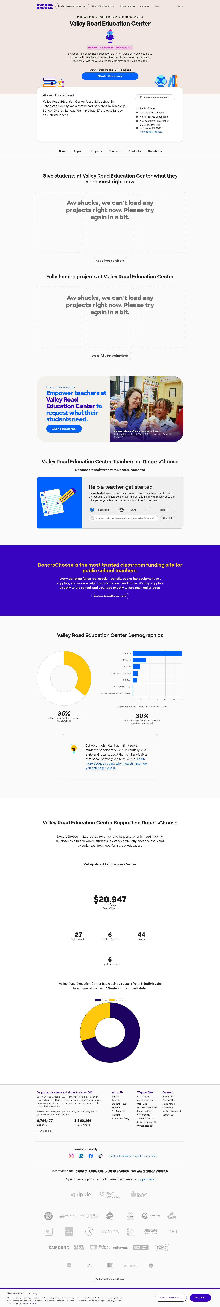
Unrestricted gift (145, 1126)
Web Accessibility (120, 1118)
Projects (96, 151)
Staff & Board (118, 1111)
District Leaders (117, 1171)
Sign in (180, 6)
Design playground (171, 1111)
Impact (79, 151)
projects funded (83, 1122)
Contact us (167, 1114)
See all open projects (110, 260)
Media (165, 1104)
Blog (172, 1104)
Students (135, 151)
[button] (132, 518)
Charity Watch (90, 1111)
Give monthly (143, 1114)
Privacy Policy (31, 1303)
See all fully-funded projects (110, 355)
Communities (168, 1100)
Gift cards (142, 1104)
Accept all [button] (200, 1297)
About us (144, 6)
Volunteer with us (145, 1118)
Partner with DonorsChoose (110, 1279)
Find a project (144, 1096)
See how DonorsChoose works (110, 596)
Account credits (145, 1100)
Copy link (167, 518)
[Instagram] (71, 1156)
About (62, 151)
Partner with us (127, 6)
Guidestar (64, 1114)
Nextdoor (162, 509)
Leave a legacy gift (146, 1122)
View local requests (151, 131)
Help (156, 6)
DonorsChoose (45, 6)
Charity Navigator (45, 1114)
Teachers (115, 151)
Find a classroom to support (72, 6)
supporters (45, 1122)
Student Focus (119, 1104)
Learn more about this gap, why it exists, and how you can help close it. (116, 763)
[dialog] (110, 1297)
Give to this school (110, 76)
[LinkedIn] (81, 1156)
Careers (116, 1114)
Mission (115, 1096)
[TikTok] (100, 1156)
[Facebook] (91, 1156)
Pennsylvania (85, 16)
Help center (168, 1096)
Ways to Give (145, 1092)
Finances (116, 1107)
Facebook (103, 509)
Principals (96, 1171)
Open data (167, 1107)
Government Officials (152, 1171)
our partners (145, 1179)
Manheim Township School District (121, 16)
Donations (155, 151)
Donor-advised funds (147, 1107)
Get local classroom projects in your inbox (134, 1155)
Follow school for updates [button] (157, 97)
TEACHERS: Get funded (103, 6)
